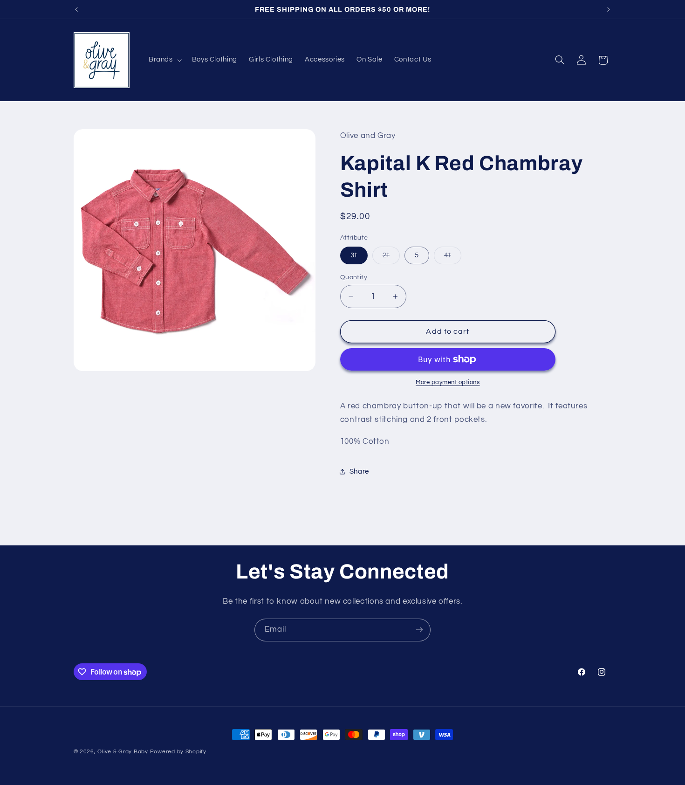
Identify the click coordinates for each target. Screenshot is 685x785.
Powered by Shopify (178, 751)
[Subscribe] (419, 630)
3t (353, 255)
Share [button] (359, 471)
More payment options (448, 382)
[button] (164, 60)
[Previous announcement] (76, 9)
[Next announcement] (608, 9)
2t (391, 257)
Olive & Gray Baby (122, 751)
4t (452, 257)
